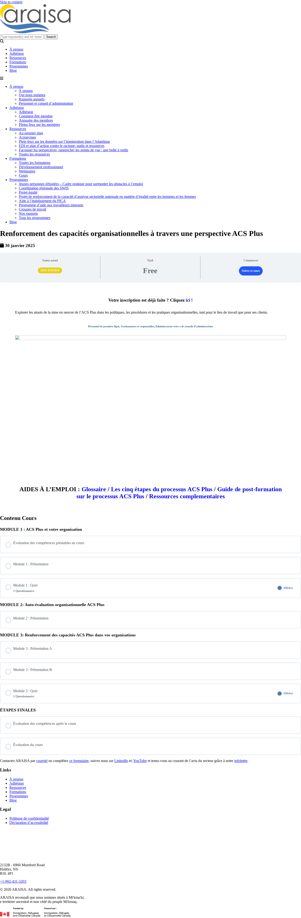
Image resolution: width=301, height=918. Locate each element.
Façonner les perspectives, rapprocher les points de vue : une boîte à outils (73, 150)
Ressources (17, 58)
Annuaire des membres (36, 120)
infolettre (240, 761)
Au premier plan (31, 133)
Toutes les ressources (34, 154)
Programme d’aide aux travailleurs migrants (51, 205)
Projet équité (28, 192)
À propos (16, 49)
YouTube (140, 761)
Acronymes (27, 137)
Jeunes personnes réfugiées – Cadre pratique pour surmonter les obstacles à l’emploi (81, 184)
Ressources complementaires (187, 496)
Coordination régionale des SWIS (44, 188)
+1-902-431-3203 (13, 881)
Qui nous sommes (32, 95)
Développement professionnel (41, 167)
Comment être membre (36, 116)
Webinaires (27, 171)
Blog (13, 70)
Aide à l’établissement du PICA (42, 201)
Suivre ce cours (251, 270)
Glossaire (94, 489)
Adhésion (16, 54)
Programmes (18, 66)
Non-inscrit (50, 270)
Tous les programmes (34, 218)
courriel (42, 761)
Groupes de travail (32, 209)
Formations (17, 62)
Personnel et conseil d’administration (46, 103)
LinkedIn (121, 761)
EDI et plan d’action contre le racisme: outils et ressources (61, 146)
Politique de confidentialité (29, 818)
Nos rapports (28, 214)
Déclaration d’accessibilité (28, 823)
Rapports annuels (31, 99)
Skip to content (11, 2)
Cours (23, 175)
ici (188, 300)
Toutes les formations (34, 163)
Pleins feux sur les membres (39, 125)
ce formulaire (79, 761)
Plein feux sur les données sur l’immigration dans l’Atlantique (64, 142)
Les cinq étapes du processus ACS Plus (161, 489)
